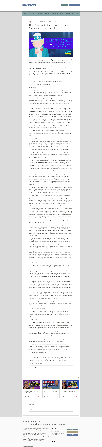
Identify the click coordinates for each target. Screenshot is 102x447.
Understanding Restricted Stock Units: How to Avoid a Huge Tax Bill (69, 392)
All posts (24, 13)
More (73, 13)
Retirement (68, 13)
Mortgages (40, 13)
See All (77, 377)
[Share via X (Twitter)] (32, 367)
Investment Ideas (38, 363)
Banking (61, 13)
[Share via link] (38, 367)
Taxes (34, 13)
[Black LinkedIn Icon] (54, 441)
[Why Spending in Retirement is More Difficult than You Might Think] (31, 384)
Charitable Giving (54, 13)
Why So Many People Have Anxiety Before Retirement (50, 392)
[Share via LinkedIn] (35, 367)
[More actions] (72, 21)
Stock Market (46, 13)
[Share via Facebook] (29, 367)
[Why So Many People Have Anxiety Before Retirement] (51, 384)
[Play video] (51, 44)
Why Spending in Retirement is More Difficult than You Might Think (31, 392)
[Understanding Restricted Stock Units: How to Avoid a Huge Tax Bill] (70, 384)
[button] (77, 13)
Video (30, 13)
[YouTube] (52, 441)
